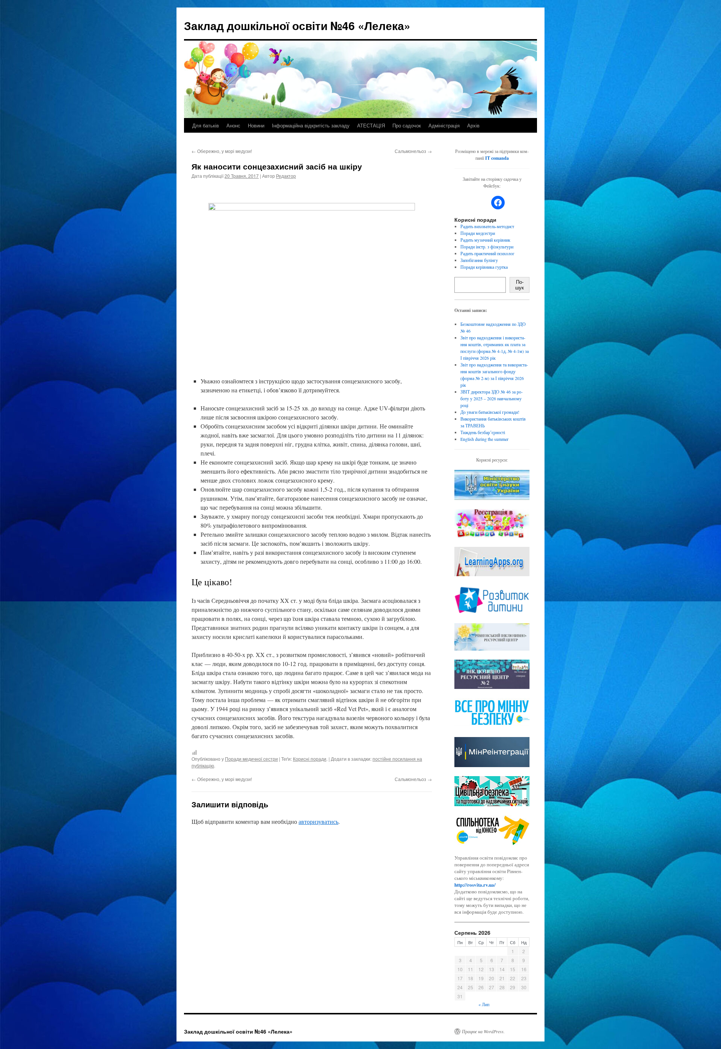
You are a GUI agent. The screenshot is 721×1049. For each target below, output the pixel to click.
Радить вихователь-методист (487, 226)
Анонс (233, 125)
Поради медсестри (477, 233)
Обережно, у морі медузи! (222, 151)
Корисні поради (309, 758)
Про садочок (406, 125)
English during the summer (484, 439)
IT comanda (497, 158)
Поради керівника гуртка (484, 267)
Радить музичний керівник (485, 240)
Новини (256, 125)
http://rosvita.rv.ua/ (475, 884)
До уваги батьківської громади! (489, 412)
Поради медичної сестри (251, 758)
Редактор (286, 176)
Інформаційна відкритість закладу (311, 125)
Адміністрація (444, 125)
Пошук (519, 285)
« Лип (483, 1004)
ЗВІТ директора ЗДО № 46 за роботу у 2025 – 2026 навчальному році (491, 398)
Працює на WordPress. (483, 1031)
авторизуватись (318, 821)
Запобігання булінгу (479, 260)
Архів (473, 125)
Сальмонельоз (413, 151)
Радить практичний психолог (487, 253)
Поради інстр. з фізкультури (486, 247)
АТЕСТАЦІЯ (371, 125)
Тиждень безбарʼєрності (482, 432)
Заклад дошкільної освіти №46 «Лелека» (297, 25)
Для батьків (205, 125)
